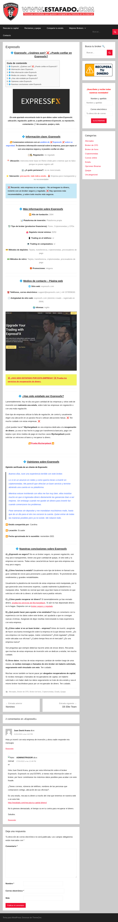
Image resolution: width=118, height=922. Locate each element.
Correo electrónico (15, 891)
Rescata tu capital (11, 28)
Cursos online (91, 158)
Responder (10, 748)
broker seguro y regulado (42, 606)
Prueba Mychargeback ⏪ (41, 443)
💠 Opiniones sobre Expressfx (20, 81)
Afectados (12, 692)
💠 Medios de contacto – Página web (23, 75)
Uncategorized (91, 175)
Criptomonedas (48, 692)
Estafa (57, 692)
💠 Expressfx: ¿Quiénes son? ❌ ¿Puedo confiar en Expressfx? (33, 66)
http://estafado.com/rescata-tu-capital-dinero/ (27, 803)
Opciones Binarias (93, 166)
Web (8, 898)
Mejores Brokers (76, 28)
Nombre (10, 883)
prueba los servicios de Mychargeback (28, 603)
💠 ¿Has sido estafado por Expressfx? (23, 78)
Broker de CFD (23, 692)
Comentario (12, 846)
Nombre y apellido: (99, 99)
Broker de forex (35, 692)
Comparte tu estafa (55, 28)
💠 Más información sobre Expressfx (23, 72)
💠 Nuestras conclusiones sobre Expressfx (25, 84)
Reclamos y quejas (32, 28)
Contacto (7, 35)
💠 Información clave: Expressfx (21, 69)
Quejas (63, 692)
